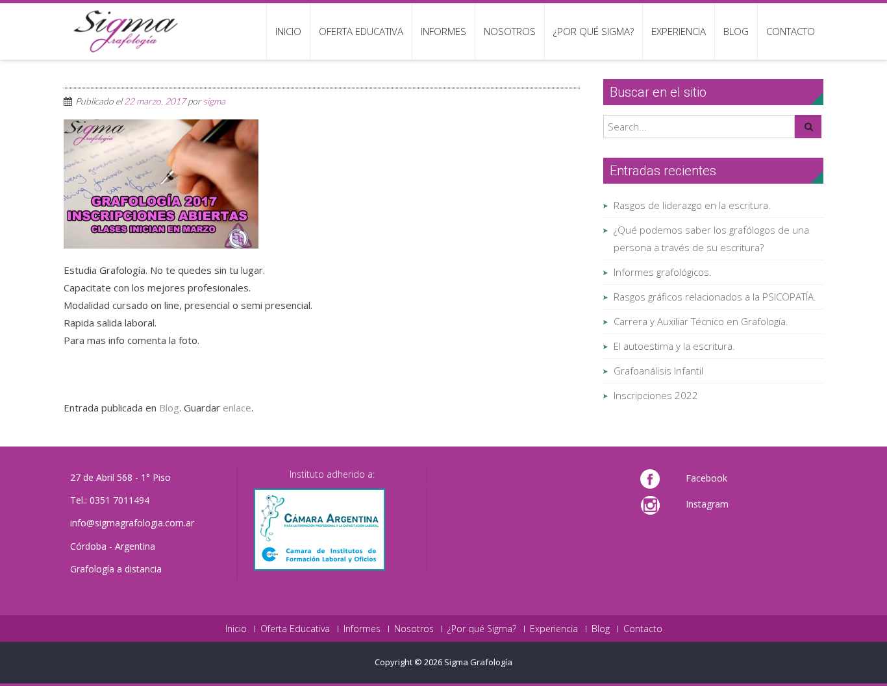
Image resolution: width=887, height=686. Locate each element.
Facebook (706, 478)
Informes (443, 31)
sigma (214, 100)
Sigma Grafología (478, 662)
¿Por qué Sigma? (593, 31)
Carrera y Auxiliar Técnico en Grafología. (701, 321)
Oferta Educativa (361, 31)
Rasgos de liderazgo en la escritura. (692, 205)
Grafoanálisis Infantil (658, 370)
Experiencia (678, 31)
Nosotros (510, 31)
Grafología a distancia (116, 569)
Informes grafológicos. (663, 271)
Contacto (790, 31)
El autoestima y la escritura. (674, 345)
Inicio (288, 31)
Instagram (707, 504)
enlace (237, 407)
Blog (736, 31)
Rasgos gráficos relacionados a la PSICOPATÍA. (715, 296)
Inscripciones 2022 (656, 395)
